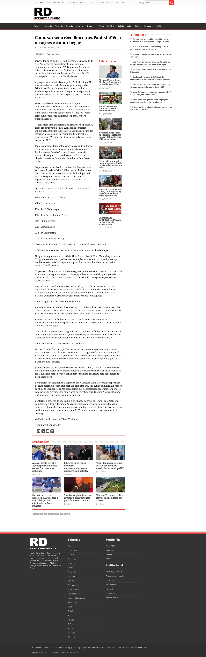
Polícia (121, 26)
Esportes (90, 26)
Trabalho (69, 26)
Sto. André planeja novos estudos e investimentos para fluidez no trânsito (77, 498)
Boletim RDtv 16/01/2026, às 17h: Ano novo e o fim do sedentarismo (110, 221)
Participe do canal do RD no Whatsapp (58, 419)
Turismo (71, 637)
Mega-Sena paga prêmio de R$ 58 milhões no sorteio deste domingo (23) (110, 466)
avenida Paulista (52, 514)
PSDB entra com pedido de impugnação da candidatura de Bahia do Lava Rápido (149, 100)
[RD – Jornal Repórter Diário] (47, 13)
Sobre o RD (125, 2)
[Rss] (140, 2)
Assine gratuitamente (115, 576)
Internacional (73, 589)
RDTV (158, 26)
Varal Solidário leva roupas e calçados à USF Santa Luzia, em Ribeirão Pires (150, 93)
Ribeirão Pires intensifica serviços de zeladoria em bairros (109, 498)
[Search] (171, 2)
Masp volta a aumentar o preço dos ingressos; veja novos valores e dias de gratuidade (110, 192)
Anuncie (83, 2)
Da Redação (41, 48)
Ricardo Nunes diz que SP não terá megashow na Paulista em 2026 (110, 82)
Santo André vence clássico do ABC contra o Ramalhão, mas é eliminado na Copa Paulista (45, 500)
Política (110, 26)
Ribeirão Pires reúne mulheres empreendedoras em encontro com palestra (76, 467)
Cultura (79, 26)
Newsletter (72, 2)
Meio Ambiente (74, 594)
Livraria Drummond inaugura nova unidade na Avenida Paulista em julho (110, 164)
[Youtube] (143, 2)
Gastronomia (73, 585)
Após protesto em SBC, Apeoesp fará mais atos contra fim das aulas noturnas (44, 467)
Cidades (37, 26)
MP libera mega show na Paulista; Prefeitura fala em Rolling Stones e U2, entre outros (110, 136)
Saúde (101, 26)
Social (70, 628)
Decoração (72, 559)
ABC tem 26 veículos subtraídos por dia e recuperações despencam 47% (149, 48)
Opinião (71, 611)
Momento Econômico (76, 598)
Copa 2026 (72, 550)
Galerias (71, 580)
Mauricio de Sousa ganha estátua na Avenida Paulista (108, 108)
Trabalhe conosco (97, 2)
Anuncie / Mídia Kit (114, 571)
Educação (59, 26)
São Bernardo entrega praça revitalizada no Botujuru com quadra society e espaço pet (150, 63)
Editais (138, 26)
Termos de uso (112, 597)
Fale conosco (112, 2)
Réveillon (65, 514)
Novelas (71, 607)
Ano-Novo (38, 514)
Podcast (109, 554)
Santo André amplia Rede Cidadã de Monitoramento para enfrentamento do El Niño (150, 78)
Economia (47, 26)
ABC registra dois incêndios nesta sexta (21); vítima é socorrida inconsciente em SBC (150, 85)
